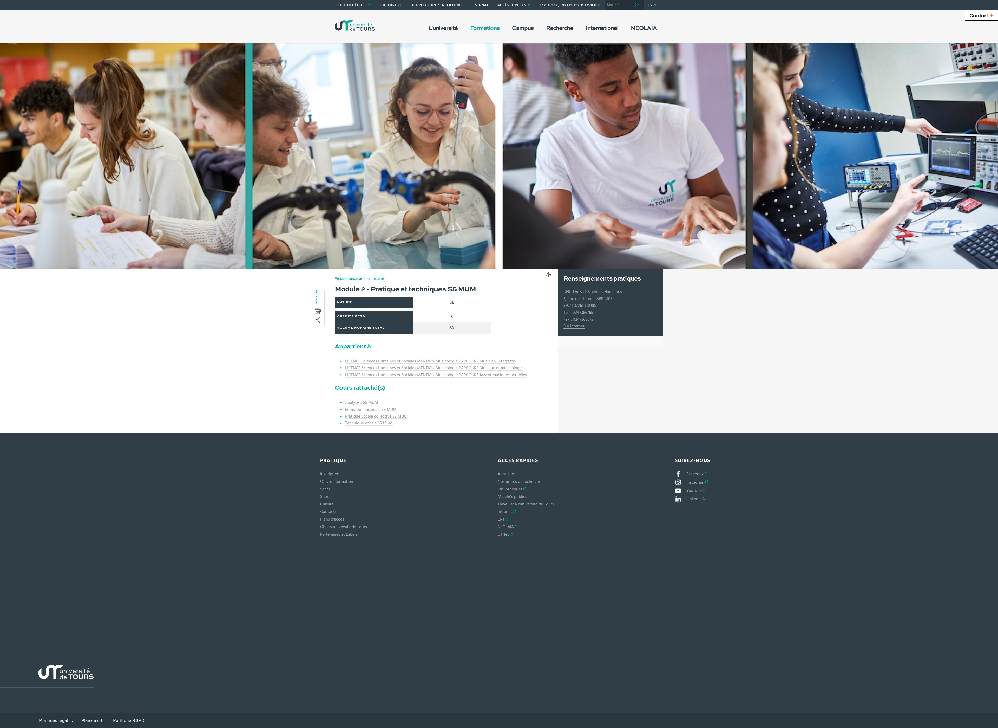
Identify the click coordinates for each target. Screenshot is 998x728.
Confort (981, 15)
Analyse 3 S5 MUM (361, 402)
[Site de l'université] (47, 676)
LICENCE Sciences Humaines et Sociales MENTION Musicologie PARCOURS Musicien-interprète (430, 361)
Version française (348, 279)
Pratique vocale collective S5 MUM (376, 416)
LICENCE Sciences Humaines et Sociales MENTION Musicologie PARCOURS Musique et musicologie (434, 368)
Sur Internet (574, 326)
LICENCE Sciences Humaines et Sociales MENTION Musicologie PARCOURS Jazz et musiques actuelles (436, 375)
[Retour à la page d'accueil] (355, 25)
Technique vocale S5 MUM (369, 423)
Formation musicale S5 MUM (371, 409)
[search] (618, 5)
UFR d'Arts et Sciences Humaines (592, 292)
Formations (375, 279)
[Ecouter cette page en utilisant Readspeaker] (549, 276)
